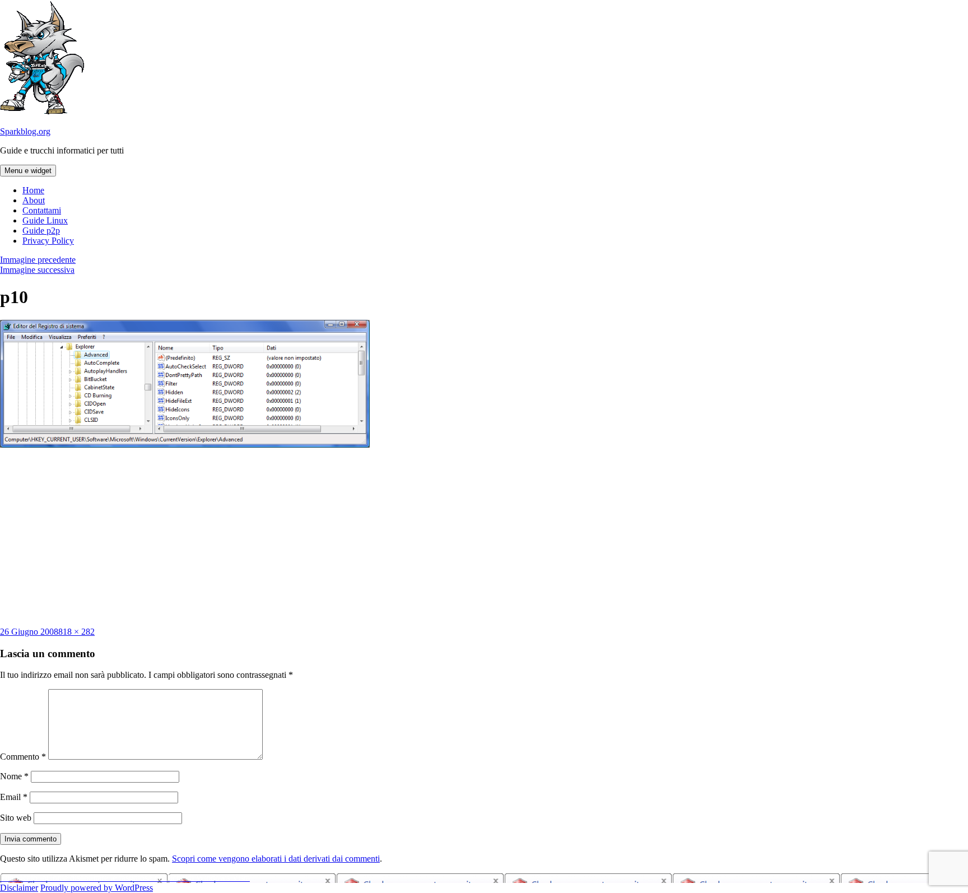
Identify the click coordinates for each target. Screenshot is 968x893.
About (33, 200)
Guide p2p (41, 230)
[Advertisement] (484, 537)
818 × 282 (76, 631)
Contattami (41, 210)
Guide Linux (45, 220)
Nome (14, 776)
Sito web (15, 817)
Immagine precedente (38, 259)
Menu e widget (28, 170)
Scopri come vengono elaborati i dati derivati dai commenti (276, 858)
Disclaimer (19, 887)
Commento (23, 756)
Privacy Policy (48, 240)
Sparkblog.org (25, 131)
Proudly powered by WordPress (96, 887)
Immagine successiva (37, 270)
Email (13, 797)
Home (33, 190)
